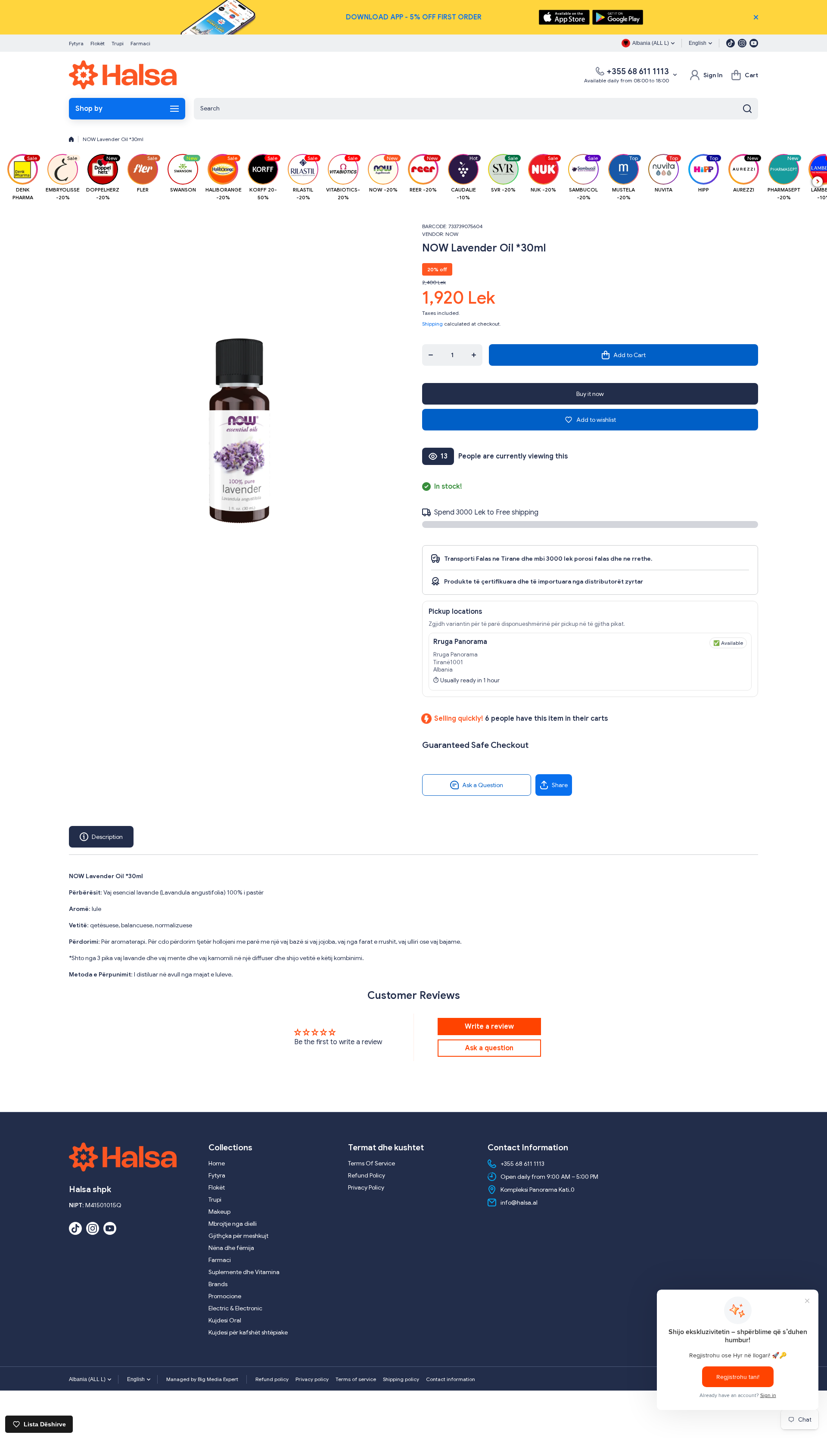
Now (451, 234)
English (697, 43)
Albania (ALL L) (87, 1379)
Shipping (432, 323)
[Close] (756, 17)
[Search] (747, 108)
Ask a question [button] (489, 1048)
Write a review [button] (489, 1026)
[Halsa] (123, 74)
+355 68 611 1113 (637, 71)
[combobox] (476, 108)
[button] (744, 75)
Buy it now (590, 394)
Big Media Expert (218, 1379)
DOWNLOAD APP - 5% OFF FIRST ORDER (414, 17)
